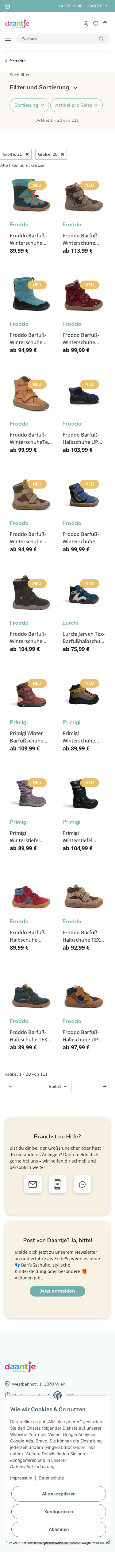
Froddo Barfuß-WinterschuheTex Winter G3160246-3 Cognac (30, 438)
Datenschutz (51, 1477)
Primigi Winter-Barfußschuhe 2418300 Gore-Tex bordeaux (31, 737)
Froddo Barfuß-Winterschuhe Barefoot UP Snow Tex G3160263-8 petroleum (28, 339)
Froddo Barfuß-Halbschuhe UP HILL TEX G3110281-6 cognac (81, 1036)
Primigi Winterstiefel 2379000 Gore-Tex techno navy (84, 837)
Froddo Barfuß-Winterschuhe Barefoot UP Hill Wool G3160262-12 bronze (81, 239)
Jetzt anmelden (57, 1291)
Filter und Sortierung (40, 87)
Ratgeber (97, 6)
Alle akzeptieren (59, 1493)
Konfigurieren (58, 1511)
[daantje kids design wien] (17, 24)
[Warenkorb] (105, 24)
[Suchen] (101, 39)
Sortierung (26, 105)
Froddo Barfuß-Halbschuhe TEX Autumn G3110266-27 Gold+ (81, 936)
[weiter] (104, 1086)
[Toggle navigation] (8, 39)
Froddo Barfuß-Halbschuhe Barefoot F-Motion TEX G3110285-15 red (29, 936)
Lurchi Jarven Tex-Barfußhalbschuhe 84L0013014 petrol (84, 638)
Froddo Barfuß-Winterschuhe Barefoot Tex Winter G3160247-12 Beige (30, 538)
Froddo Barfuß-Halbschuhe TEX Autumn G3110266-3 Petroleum (28, 1036)
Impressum (21, 1477)
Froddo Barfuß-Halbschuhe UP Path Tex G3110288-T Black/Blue (81, 438)
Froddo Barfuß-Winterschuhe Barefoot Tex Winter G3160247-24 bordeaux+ (83, 339)
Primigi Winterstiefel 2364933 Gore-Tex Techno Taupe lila (31, 837)
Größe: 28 (48, 154)
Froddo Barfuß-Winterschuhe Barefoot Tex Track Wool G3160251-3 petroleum (28, 239)
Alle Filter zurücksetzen (23, 165)
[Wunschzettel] (96, 24)
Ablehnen (59, 1529)
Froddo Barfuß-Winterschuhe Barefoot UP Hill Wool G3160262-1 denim (83, 538)
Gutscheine (70, 6)
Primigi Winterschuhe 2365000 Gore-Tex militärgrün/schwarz (84, 737)
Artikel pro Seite (73, 105)
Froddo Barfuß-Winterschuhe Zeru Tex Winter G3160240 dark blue (28, 638)
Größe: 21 (13, 154)
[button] (86, 24)
